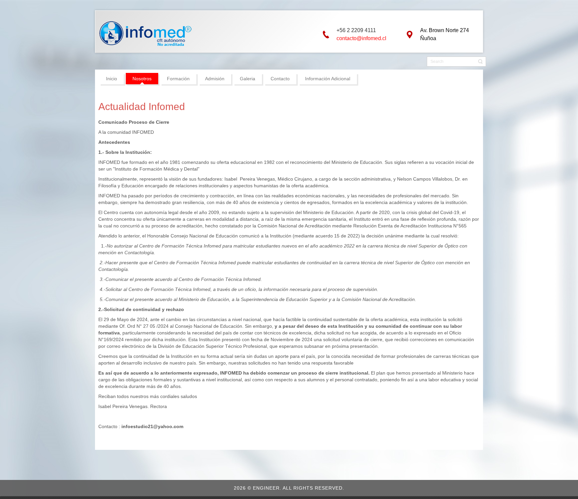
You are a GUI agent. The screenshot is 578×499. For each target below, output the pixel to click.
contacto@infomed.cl (361, 38)
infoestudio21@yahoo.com (152, 426)
